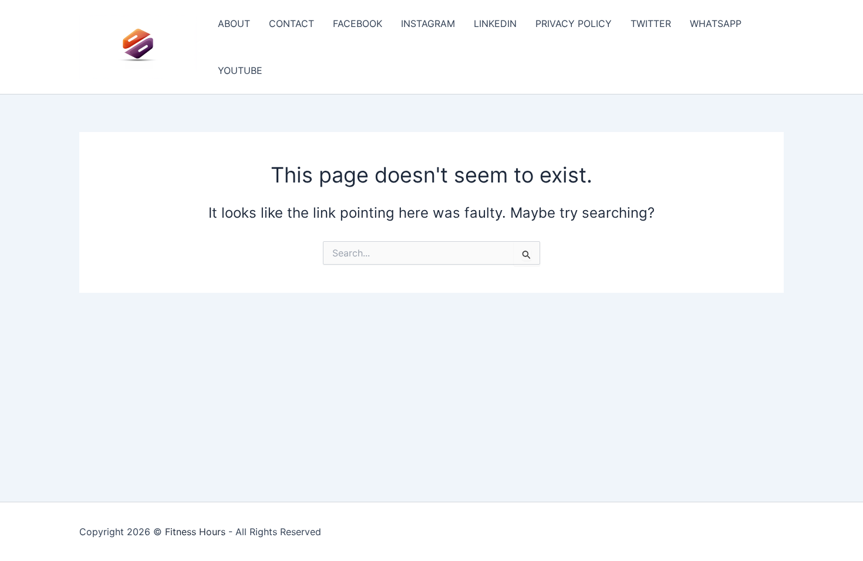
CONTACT (291, 23)
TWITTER (651, 23)
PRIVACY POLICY (573, 23)
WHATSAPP (715, 23)
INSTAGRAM (428, 23)
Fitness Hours (195, 532)
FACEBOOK (357, 23)
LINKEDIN (495, 23)
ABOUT (234, 23)
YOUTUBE (240, 70)
